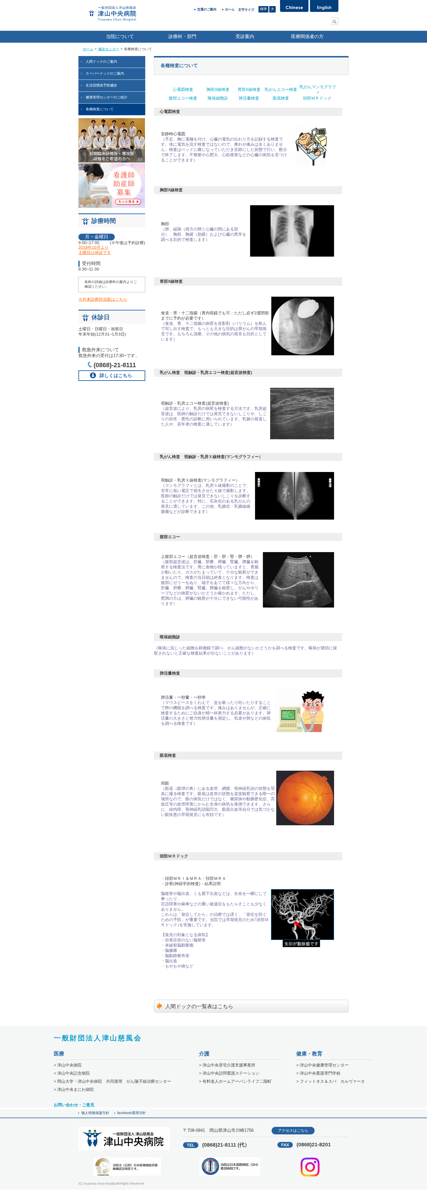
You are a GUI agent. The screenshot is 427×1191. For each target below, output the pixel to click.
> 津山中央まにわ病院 (74, 1089)
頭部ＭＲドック (318, 98)
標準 (263, 9)
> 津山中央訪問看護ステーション (229, 1073)
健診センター (108, 49)
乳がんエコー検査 (281, 89)
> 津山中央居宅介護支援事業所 (227, 1065)
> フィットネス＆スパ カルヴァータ (330, 1081)
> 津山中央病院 (68, 1065)
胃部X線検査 (249, 89)
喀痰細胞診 (218, 98)
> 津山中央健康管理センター (322, 1065)
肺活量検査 (249, 98)
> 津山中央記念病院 (72, 1073)
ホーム (88, 49)
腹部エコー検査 (183, 98)
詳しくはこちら (116, 375)
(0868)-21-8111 (115, 365)
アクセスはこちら (293, 1130)
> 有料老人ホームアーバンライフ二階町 (235, 1081)
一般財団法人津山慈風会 (98, 1038)
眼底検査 (281, 98)
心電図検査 (183, 89)
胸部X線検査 (218, 89)
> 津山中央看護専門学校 (318, 1073)
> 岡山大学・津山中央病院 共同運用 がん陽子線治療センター (112, 1081)
